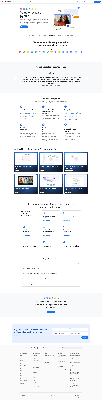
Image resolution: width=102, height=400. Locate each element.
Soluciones (15, 1)
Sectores (26, 1)
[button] (26, 162)
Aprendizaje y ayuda (74, 353)
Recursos (39, 1)
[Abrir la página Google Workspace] (6, 1)
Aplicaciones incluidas (24, 353)
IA (30, 1)
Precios (34, 1)
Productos (21, 1)
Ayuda (55, 395)
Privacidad (28, 395)
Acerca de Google (40, 395)
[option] (31, 35)
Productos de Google (48, 395)
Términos (33, 395)
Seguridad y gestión (37, 353)
